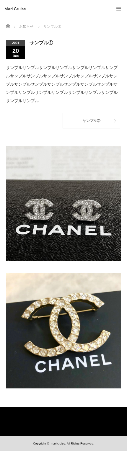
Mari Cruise (15, 8)
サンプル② (91, 121)
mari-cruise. (58, 443)
